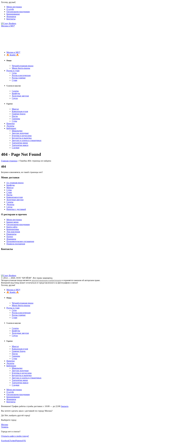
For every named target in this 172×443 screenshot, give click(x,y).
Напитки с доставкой (16, 209)
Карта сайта (11, 227)
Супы (14, 121)
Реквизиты (11, 234)
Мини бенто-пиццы (21, 68)
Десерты (10, 126)
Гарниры (16, 118)
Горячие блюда (18, 114)
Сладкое (15, 148)
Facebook (5, 441)
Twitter (12, 441)
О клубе (10, 9)
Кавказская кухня (20, 111)
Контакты (10, 19)
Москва (4, 424)
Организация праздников (18, 11)
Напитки (10, 123)
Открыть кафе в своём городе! (15, 436)
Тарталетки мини (20, 143)
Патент (9, 236)
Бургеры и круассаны (22, 135)
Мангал (15, 109)
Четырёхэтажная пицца (22, 66)
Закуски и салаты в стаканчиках (26, 140)
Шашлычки (17, 131)
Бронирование (13, 14)
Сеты (14, 73)
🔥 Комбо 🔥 (12, 55)
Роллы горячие (19, 78)
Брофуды (16, 93)
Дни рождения (13, 232)
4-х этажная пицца (15, 183)
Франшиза (11, 16)
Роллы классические (21, 75)
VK (24, 441)
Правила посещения (15, 244)
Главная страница (9, 161)
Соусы (15, 98)
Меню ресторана (14, 7)
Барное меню (12, 222)
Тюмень (4, 427)
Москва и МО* (8, 26)
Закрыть (64, 406)
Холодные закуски (20, 96)
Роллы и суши (12, 70)
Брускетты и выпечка (22, 138)
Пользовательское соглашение (20, 241)
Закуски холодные (20, 133)
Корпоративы (12, 229)
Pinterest (19, 441)
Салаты (15, 91)
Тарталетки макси (20, 145)
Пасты (15, 116)
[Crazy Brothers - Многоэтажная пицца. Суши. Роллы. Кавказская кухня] (8, 23)
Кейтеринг (11, 128)
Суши (14, 80)
